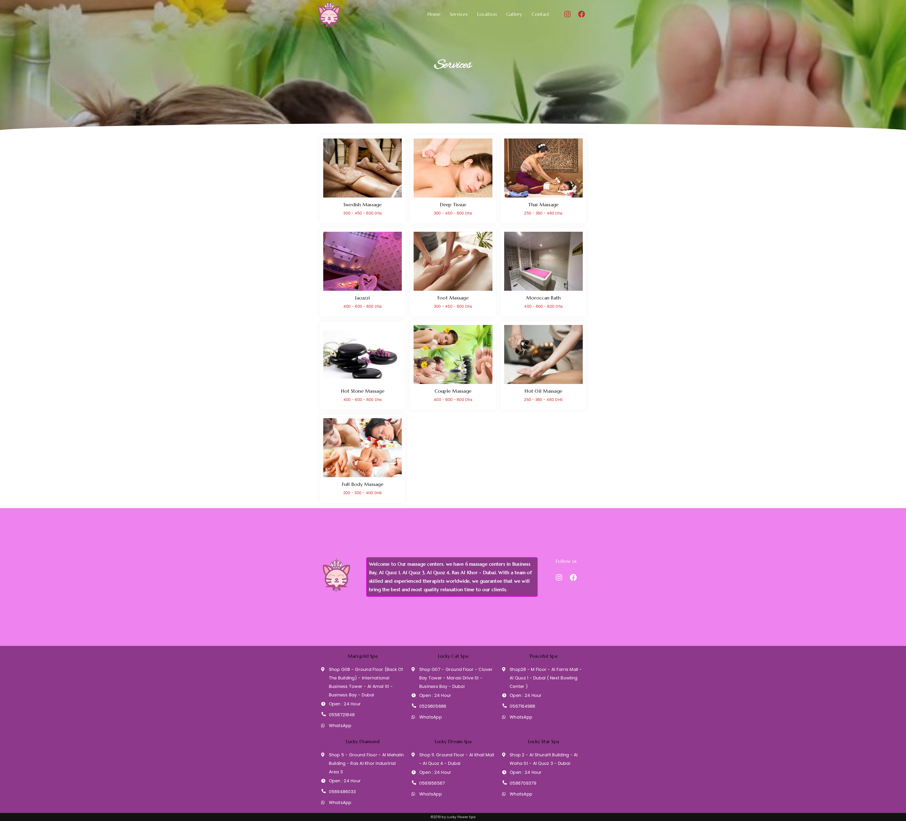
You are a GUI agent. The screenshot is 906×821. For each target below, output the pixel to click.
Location (487, 14)
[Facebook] (582, 14)
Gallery (514, 14)
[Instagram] (567, 14)
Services (459, 14)
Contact (540, 14)
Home (433, 14)
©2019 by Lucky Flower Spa (453, 817)
